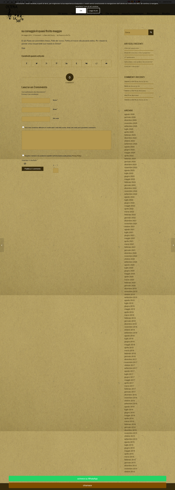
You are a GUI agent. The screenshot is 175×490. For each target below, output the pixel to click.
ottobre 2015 (129, 436)
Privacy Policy (76, 156)
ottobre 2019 (129, 294)
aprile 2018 (128, 347)
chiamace (87, 485)
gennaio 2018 (130, 356)
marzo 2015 (129, 456)
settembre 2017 (130, 368)
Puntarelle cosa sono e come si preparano (137, 53)
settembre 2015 (130, 439)
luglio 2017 (128, 374)
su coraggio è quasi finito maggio (42, 31)
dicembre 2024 (130, 138)
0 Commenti (37, 35)
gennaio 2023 (130, 185)
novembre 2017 (130, 362)
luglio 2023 (128, 173)
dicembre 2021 (130, 220)
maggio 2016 (129, 415)
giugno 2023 (129, 176)
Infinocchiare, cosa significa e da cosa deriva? (138, 62)
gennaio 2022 (130, 217)
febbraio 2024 (130, 158)
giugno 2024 (129, 149)
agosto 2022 (129, 197)
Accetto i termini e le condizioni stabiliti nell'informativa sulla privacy (53, 156)
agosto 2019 (129, 300)
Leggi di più (93, 10)
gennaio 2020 (130, 285)
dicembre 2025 (130, 120)
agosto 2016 (129, 406)
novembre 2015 (130, 433)
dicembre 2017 (130, 359)
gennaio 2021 (130, 250)
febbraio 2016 (130, 424)
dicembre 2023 (130, 164)
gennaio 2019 (130, 321)
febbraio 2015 (130, 459)
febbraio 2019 (130, 318)
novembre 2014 (130, 468)
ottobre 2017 (129, 365)
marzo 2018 (129, 350)
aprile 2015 (128, 453)
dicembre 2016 (130, 394)
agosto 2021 (129, 229)
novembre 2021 (130, 223)
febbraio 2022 (130, 214)
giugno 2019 (129, 306)
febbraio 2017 (130, 388)
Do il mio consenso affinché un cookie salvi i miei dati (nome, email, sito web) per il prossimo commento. (60, 127)
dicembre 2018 (130, 324)
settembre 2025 (130, 126)
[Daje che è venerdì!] (2, 245)
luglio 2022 (128, 200)
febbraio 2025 (130, 135)
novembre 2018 (130, 326)
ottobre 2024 (129, 140)
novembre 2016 (130, 397)
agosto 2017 (129, 371)
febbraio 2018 (130, 353)
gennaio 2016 (130, 427)
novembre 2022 (130, 191)
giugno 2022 (129, 202)
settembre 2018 (130, 332)
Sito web (56, 118)
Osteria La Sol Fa (64, 35)
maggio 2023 (129, 179)
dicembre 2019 (130, 288)
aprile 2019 (128, 312)
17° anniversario (129, 57)
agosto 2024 (129, 146)
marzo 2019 (129, 315)
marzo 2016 (129, 421)
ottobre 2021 (129, 226)
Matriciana (142, 91)
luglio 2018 (128, 338)
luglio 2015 (128, 445)
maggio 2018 (129, 344)
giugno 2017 (129, 377)
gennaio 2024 (130, 161)
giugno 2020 (129, 270)
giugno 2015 (129, 448)
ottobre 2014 (129, 471)
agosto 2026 (129, 114)
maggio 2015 (129, 450)
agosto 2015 (129, 442)
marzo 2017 (129, 386)
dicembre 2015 (130, 430)
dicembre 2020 (130, 253)
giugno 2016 (129, 412)
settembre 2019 (130, 297)
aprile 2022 (128, 208)
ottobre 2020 (129, 259)
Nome (55, 100)
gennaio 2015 (130, 462)
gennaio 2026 (130, 117)
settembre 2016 (130, 403)
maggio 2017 (129, 380)
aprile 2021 (128, 241)
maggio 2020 (129, 273)
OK (81, 10)
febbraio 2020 (130, 282)
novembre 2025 (130, 123)
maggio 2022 (129, 205)
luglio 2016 (128, 409)
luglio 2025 (128, 129)
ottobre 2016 (129, 400)
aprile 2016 (128, 418)
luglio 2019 (128, 303)
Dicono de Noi (143, 81)
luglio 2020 (128, 267)
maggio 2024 (129, 152)
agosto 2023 (129, 170)
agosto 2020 (129, 264)
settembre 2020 (130, 262)
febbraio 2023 (130, 182)
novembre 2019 (130, 291)
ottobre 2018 (129, 329)
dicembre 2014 (130, 465)
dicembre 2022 (130, 188)
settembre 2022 (130, 194)
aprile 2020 (128, 276)
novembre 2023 (130, 167)
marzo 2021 (129, 244)
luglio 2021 (128, 232)
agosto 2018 (129, 335)
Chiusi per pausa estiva (131, 48)
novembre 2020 (130, 256)
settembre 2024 (130, 143)
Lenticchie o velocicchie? (131, 66)
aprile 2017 (128, 383)
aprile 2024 (128, 155)
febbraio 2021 (130, 247)
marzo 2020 (129, 279)
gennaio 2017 (130, 391)
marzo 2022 (129, 211)
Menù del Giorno (49, 35)
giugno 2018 (129, 341)
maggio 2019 (129, 309)
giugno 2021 (129, 235)
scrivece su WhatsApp (87, 478)
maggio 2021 (129, 238)
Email (55, 109)
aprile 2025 (128, 132)
